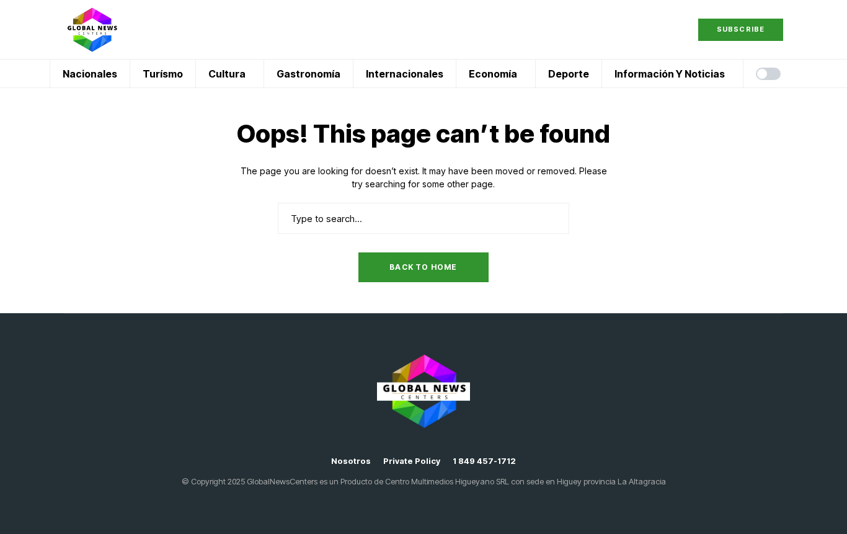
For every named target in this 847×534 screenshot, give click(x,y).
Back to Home (423, 267)
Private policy (411, 461)
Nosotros (351, 461)
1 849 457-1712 (484, 461)
